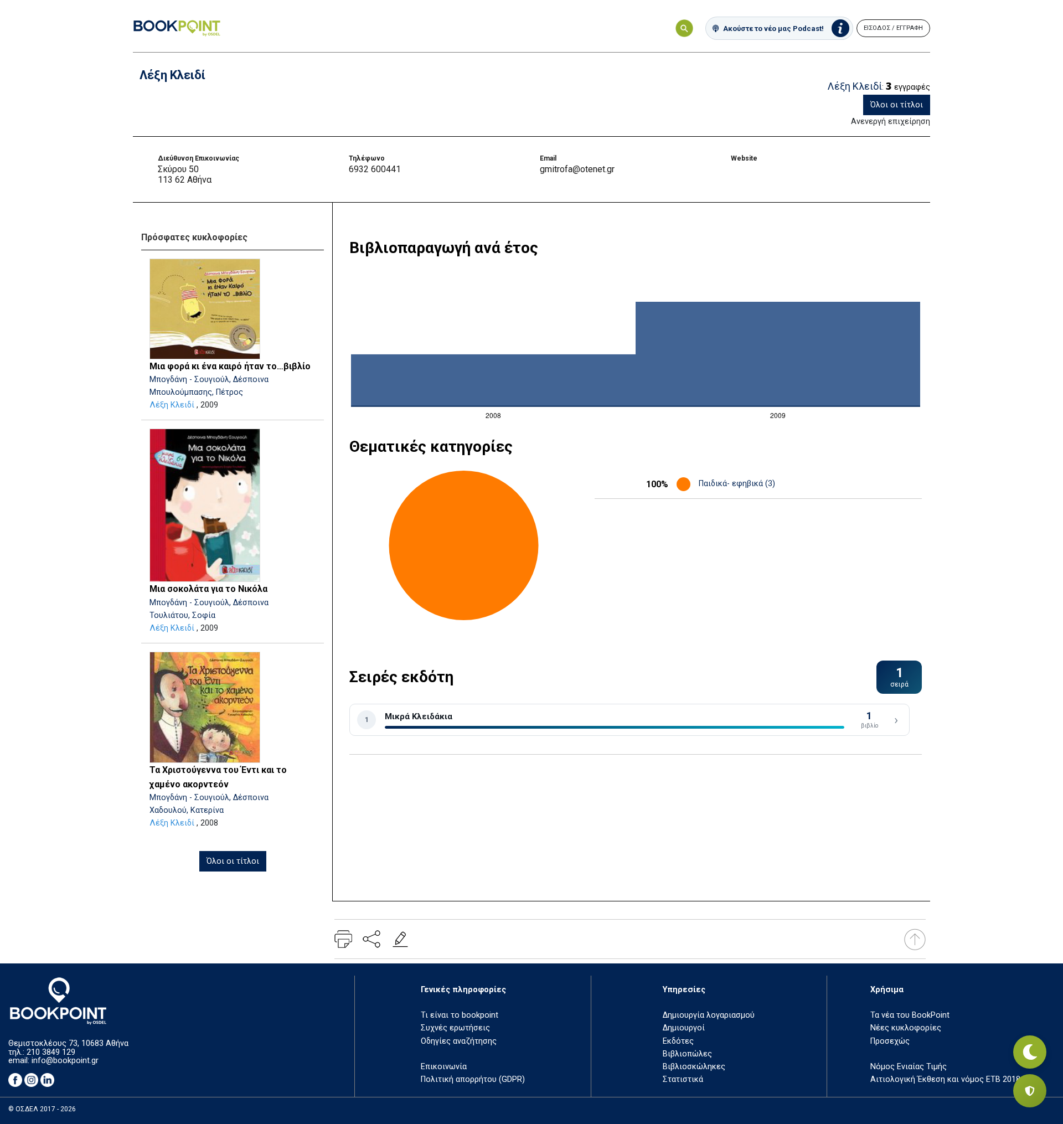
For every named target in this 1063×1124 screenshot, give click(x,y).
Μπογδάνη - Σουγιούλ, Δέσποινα (209, 379)
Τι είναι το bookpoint (459, 1015)
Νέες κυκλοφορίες (905, 1028)
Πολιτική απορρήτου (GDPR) (473, 1079)
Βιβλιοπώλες (687, 1054)
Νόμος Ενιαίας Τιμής (908, 1066)
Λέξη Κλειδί (171, 405)
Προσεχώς (890, 1041)
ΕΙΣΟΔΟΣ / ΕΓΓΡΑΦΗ (893, 28)
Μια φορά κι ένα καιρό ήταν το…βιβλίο (230, 366)
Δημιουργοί (684, 1028)
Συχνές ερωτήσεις (455, 1028)
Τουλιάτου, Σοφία (182, 615)
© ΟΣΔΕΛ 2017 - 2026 (42, 1109)
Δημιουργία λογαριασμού (709, 1015)
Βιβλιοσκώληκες (694, 1066)
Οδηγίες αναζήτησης (459, 1041)
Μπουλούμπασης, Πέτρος (196, 392)
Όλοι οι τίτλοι (896, 105)
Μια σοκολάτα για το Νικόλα (208, 589)
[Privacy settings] (1029, 1090)
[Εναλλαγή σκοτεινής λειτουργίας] (1029, 1052)
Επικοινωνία (444, 1066)
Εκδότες (678, 1041)
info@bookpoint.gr (65, 1060)
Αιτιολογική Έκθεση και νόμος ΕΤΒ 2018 (945, 1079)
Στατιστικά (683, 1079)
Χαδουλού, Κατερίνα (186, 810)
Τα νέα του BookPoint (910, 1015)
